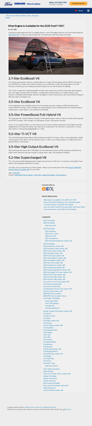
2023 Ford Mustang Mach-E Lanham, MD (58, 241)
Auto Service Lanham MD (51, 286)
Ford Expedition (48, 328)
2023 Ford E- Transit (51, 234)
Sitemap (27, 407)
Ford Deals (46, 318)
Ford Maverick (49, 306)
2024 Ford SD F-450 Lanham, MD (54, 279)
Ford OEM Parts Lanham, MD (53, 354)
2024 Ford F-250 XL (51, 366)
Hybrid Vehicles (48, 371)
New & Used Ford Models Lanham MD (55, 385)
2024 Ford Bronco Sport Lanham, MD (55, 248)
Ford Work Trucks (49, 363)
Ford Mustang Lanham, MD (52, 349)
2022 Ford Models (49, 223)
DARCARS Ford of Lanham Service (54, 296)
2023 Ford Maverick (51, 238)
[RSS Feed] (44, 189)
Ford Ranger (47, 356)
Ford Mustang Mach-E (52, 308)
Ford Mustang (47, 347)
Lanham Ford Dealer (48, 175)
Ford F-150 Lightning (51, 303)
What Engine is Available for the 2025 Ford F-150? (36, 26)
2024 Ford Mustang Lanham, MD (54, 267)
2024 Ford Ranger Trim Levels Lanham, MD (57, 272)
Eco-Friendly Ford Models (51, 298)
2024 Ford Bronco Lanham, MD (53, 246)
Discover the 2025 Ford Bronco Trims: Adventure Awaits (62, 202)
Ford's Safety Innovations (51, 369)
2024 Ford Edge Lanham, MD (52, 253)
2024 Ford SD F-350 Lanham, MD (54, 277)
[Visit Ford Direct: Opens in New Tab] (67, 409)
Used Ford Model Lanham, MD (53, 390)
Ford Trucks (47, 361)
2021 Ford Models (49, 220)
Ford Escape (47, 323)
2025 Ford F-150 (14, 35)
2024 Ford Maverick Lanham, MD (54, 265)
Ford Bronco (47, 313)
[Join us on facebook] (48, 189)
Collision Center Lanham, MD (52, 291)
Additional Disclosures (50, 407)
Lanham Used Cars (49, 381)
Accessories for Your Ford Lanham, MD (56, 282)
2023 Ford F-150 (50, 236)
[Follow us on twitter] (52, 189)
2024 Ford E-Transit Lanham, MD (54, 251)
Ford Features (47, 339)
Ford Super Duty (48, 358)
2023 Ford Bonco (50, 231)
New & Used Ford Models (51, 383)
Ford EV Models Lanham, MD (53, 325)
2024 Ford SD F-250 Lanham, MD (54, 275)
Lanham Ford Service (50, 378)
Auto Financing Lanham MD (52, 284)
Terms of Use (39, 407)
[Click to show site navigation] (88, 11)
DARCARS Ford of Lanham (24, 175)
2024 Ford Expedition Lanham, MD (54, 258)
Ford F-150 (16, 173)
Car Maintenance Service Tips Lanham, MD (57, 289)
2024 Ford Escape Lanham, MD (53, 256)
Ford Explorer (47, 332)
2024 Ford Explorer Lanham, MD (53, 260)
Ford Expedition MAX (50, 330)
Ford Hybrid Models (49, 342)
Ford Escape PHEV (51, 301)
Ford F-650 (46, 337)
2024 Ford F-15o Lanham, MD (53, 263)
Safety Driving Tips (49, 388)
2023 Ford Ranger (49, 244)
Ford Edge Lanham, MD (51, 321)
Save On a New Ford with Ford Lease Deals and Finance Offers (64, 207)
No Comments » (61, 175)
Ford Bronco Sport (49, 316)
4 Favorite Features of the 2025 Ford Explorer (58, 205)
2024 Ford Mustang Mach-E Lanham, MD (56, 270)
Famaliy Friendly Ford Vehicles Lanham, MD (57, 311)
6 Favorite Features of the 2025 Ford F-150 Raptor (60, 209)
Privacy (32, 407)
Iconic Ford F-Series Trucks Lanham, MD (56, 374)
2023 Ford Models (49, 229)
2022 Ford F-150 (50, 225)
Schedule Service (78, 3)
